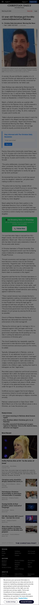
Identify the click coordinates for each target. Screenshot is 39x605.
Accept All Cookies (26, 601)
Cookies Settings (11, 601)
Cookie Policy (23, 598)
